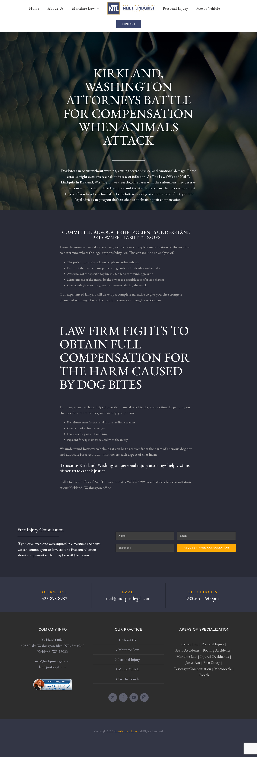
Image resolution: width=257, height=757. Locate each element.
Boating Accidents (216, 650)
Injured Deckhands (214, 656)
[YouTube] (133, 697)
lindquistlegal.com (52, 666)
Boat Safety (211, 662)
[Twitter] (112, 697)
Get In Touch (128, 678)
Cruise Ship (189, 644)
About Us (128, 639)
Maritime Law (128, 649)
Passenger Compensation (192, 668)
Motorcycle (223, 668)
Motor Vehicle (128, 669)
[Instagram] (144, 697)
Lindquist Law (126, 731)
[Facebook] (123, 697)
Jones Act (193, 662)
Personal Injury (128, 659)
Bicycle (204, 674)
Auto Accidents (187, 650)
